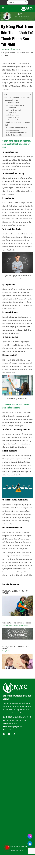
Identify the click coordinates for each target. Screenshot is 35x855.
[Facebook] (4, 734)
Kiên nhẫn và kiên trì (13, 120)
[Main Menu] (3, 8)
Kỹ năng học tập (12, 107)
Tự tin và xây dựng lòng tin (14, 110)
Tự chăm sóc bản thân (13, 117)
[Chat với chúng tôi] (30, 836)
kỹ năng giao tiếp (6, 651)
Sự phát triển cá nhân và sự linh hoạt (17, 132)
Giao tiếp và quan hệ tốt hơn (15, 135)
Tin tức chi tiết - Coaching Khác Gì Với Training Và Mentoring (15, 625)
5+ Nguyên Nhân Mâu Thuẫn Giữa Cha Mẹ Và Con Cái (16, 647)
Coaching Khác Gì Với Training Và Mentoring (16, 623)
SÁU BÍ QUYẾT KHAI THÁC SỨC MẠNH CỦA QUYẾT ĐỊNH (15, 592)
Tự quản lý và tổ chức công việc (16, 105)
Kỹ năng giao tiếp (12, 112)
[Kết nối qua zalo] (30, 843)
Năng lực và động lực (13, 130)
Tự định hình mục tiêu (13, 103)
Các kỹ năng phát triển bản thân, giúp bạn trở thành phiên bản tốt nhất (16, 98)
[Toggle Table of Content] (28, 94)
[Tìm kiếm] (26, 2)
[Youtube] (9, 734)
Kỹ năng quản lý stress (14, 115)
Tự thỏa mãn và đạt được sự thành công (18, 127)
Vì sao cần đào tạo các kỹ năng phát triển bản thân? (17, 123)
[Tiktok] (14, 734)
